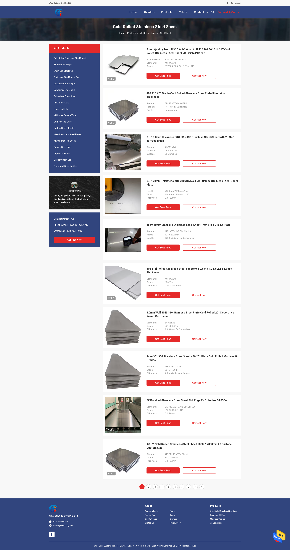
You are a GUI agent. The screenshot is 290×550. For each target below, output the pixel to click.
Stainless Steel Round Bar (66, 77)
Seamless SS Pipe (63, 64)
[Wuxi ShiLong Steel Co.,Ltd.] (59, 12)
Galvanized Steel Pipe (64, 83)
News (172, 511)
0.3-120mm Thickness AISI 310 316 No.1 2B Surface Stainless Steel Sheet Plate (192, 182)
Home (122, 33)
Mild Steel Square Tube (65, 115)
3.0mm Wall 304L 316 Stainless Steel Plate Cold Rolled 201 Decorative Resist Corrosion (190, 314)
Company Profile (151, 511)
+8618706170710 (73, 231)
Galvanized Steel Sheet (65, 96)
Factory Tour (150, 515)
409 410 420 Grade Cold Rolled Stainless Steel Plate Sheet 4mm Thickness (186, 95)
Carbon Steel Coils (63, 122)
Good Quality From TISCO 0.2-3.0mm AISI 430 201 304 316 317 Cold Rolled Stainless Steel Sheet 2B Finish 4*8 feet (188, 51)
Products (131, 33)
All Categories (216, 523)
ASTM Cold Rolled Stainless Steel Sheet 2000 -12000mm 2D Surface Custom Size (189, 445)
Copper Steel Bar (62, 153)
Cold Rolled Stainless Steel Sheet (70, 58)
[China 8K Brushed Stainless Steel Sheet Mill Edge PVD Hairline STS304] (123, 415)
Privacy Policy (175, 523)
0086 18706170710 (79, 225)
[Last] (201, 486)
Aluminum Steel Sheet (65, 141)
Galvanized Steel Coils (64, 90)
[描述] (212, 12)
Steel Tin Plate (61, 109)
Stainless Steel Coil (63, 71)
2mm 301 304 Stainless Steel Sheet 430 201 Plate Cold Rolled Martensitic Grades (192, 358)
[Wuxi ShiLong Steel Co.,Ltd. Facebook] (228, 3)
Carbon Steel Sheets (64, 128)
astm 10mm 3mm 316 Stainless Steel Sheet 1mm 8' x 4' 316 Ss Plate (188, 224)
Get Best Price (163, 75)
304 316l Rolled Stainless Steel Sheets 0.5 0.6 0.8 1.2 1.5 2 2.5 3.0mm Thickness (189, 270)
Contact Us (149, 523)
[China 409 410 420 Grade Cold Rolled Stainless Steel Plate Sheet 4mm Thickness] (123, 108)
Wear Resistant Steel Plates (67, 134)
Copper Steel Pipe (62, 147)
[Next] (195, 486)
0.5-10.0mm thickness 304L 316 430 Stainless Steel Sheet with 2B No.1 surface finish (191, 138)
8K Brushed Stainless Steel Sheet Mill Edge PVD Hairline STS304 (187, 400)
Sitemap (173, 519)
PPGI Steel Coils (61, 102)
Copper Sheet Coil (62, 160)
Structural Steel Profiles (65, 166)
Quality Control (151, 519)
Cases (172, 515)
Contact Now (74, 239)
